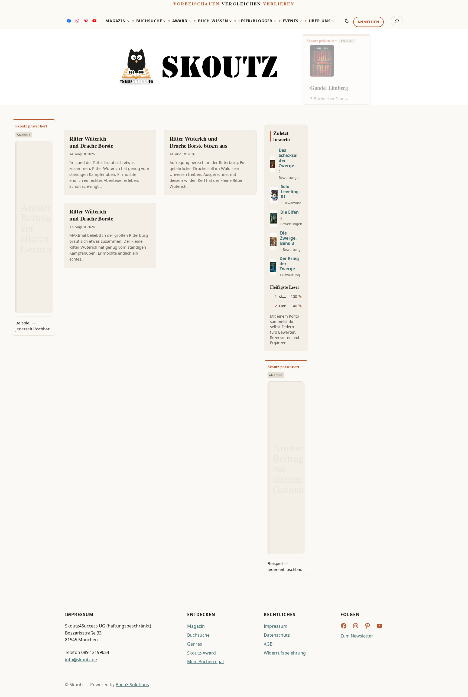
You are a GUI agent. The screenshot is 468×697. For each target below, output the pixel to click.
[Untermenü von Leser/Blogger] (275, 20)
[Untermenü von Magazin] (128, 20)
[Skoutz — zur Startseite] (198, 67)
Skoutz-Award (201, 653)
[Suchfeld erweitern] (397, 21)
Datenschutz (277, 635)
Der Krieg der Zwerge (289, 263)
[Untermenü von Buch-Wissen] (230, 20)
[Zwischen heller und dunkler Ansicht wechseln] (347, 21)
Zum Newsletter (356, 636)
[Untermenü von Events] (301, 20)
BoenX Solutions (132, 685)
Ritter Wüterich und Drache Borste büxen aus (198, 142)
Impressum (275, 626)
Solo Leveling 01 (290, 191)
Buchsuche (198, 635)
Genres (194, 644)
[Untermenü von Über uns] (333, 20)
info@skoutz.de (81, 660)
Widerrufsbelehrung (285, 653)
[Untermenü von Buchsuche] (164, 20)
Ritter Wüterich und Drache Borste (91, 142)
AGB (268, 644)
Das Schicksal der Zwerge (288, 158)
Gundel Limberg (329, 87)
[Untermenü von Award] (190, 20)
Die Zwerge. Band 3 (288, 238)
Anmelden (368, 21)
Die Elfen (289, 212)
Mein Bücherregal (205, 662)
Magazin (196, 626)
